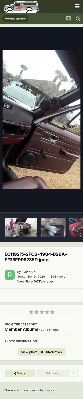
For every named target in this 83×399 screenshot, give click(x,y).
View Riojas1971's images (35, 281)
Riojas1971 (29, 272)
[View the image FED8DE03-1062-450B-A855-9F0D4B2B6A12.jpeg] (21, 227)
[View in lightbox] (41, 119)
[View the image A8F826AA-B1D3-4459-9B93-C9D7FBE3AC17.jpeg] (53, 227)
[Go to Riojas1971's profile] (10, 275)
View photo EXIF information (41, 352)
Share (21, 373)
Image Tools (64, 204)
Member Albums (21, 329)
